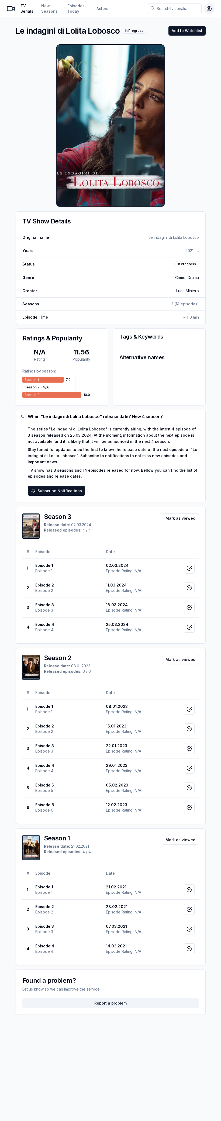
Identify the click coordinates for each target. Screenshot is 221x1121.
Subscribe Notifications (59, 490)
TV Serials (26, 8)
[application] (62, 387)
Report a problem (110, 1003)
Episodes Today (76, 8)
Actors (102, 8)
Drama (193, 277)
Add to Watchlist (187, 30)
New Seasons (49, 8)
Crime (180, 277)
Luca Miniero (187, 290)
